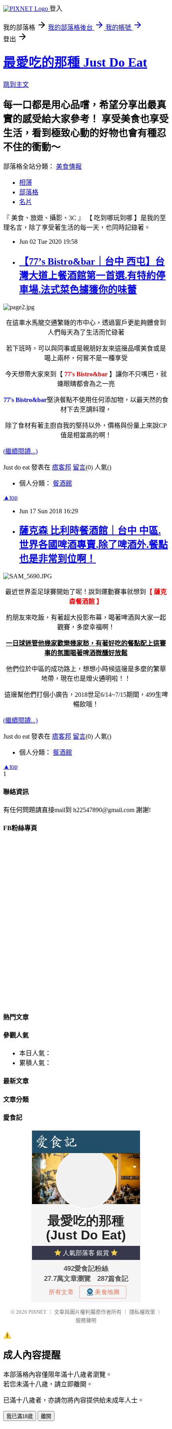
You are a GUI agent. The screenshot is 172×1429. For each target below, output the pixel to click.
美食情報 (69, 166)
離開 (46, 1416)
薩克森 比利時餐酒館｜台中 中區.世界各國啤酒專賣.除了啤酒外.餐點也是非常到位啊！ (93, 544)
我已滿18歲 (19, 1416)
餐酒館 (62, 483)
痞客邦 (61, 467)
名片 (25, 201)
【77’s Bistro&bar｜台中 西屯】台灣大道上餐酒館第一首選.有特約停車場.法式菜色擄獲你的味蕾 (92, 275)
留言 (79, 467)
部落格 (28, 192)
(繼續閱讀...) (20, 451)
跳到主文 (16, 84)
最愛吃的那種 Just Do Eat (75, 62)
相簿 (25, 182)
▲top (10, 497)
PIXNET (37, 1312)
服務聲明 (86, 1320)
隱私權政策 (142, 1312)
